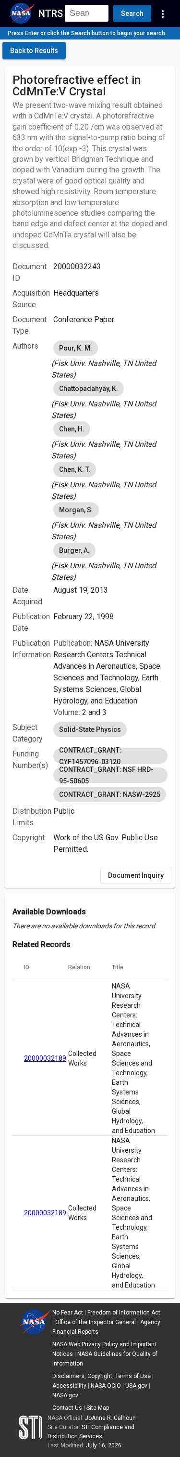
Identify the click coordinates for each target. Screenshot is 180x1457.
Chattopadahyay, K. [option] (88, 388)
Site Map (97, 1408)
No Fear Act (67, 1312)
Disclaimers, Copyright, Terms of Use (101, 1376)
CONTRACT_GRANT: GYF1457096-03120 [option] (90, 756)
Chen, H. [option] (71, 429)
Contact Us (67, 1408)
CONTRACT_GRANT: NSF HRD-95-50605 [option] (106, 775)
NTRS (50, 13)
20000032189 (45, 1058)
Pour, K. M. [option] (75, 348)
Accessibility (69, 1385)
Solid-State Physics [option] (90, 729)
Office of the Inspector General (95, 1322)
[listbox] (110, 359)
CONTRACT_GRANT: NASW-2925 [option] (109, 794)
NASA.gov (65, 1395)
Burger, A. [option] (74, 550)
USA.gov (136, 1385)
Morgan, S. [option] (76, 510)
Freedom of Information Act (123, 1312)
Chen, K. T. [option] (74, 469)
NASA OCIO (106, 1385)
